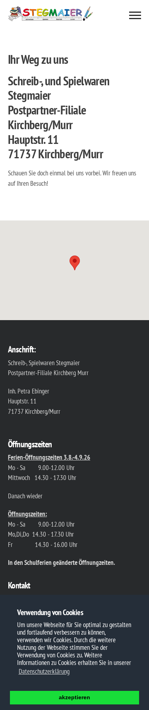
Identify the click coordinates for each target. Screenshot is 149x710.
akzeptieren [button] (74, 697)
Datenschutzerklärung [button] (44, 671)
